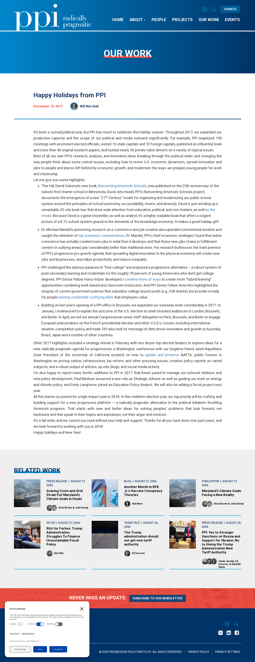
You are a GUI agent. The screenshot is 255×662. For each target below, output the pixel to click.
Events (232, 19)
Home (118, 19)
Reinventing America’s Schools (122, 186)
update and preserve (162, 355)
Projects (182, 19)
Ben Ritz (59, 553)
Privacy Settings (227, 651)
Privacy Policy (198, 651)
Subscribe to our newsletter (157, 598)
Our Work (209, 19)
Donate (230, 9)
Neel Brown (65, 507)
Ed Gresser (138, 553)
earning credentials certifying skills (86, 297)
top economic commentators (101, 235)
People (159, 19)
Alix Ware (137, 503)
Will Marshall (89, 106)
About (136, 19)
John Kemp (81, 507)
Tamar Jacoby (226, 561)
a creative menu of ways (141, 279)
